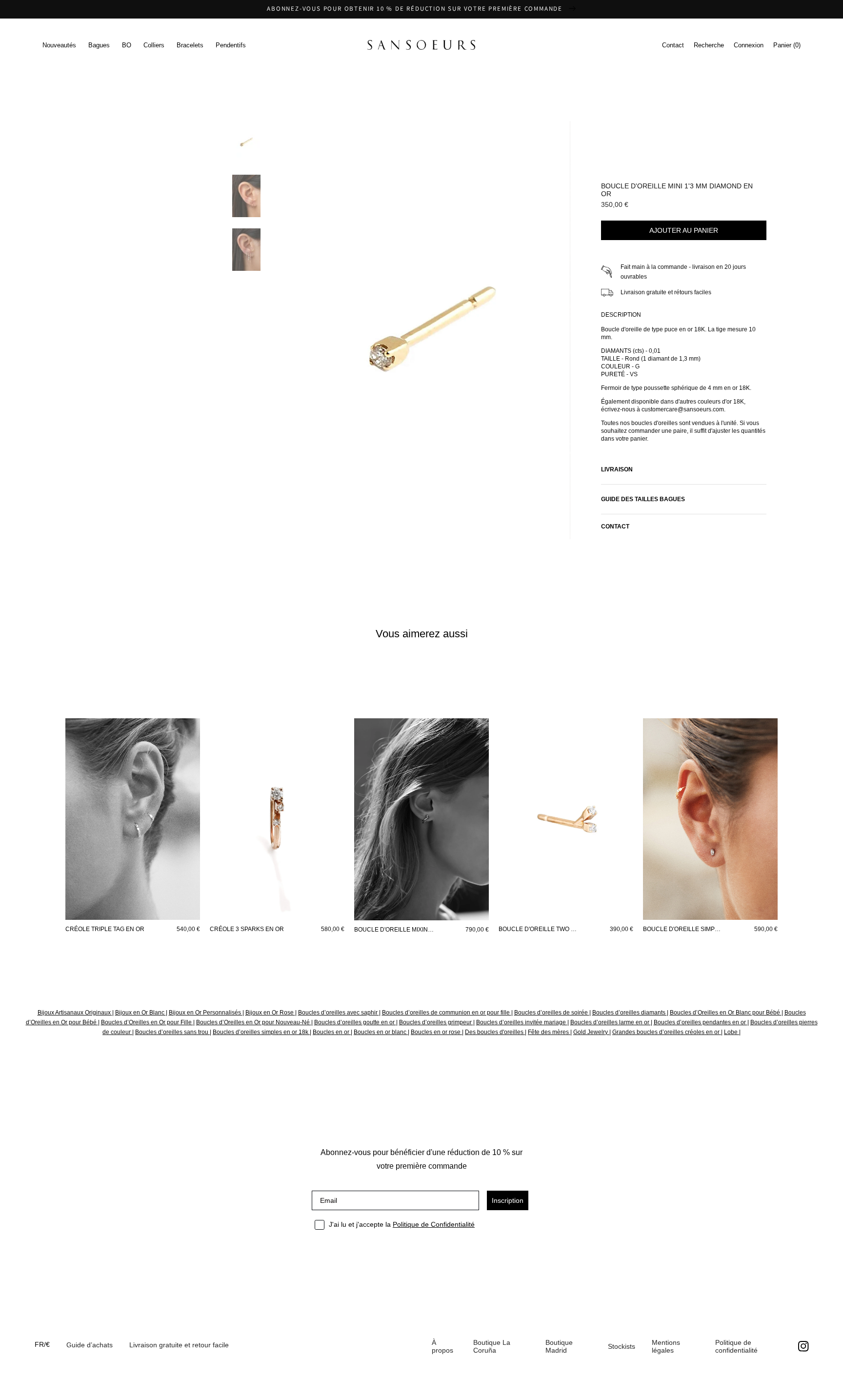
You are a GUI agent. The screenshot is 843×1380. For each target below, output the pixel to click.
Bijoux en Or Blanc (140, 1012)
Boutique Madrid (559, 1346)
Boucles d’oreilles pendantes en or (700, 1022)
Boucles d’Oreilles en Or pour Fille (147, 1022)
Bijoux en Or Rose (270, 1012)
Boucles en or (332, 1032)
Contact (673, 45)
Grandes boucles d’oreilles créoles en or (666, 1032)
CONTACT (615, 526)
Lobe (731, 1032)
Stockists (621, 1346)
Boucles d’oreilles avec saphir (338, 1012)
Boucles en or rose (436, 1032)
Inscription (507, 1200)
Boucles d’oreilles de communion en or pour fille (446, 1012)
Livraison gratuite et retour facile (179, 1345)
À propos (442, 1346)
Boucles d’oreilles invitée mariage (521, 1022)
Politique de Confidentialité (434, 1224)
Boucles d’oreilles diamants (629, 1012)
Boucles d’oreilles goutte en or (355, 1022)
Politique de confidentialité (736, 1346)
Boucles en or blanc (381, 1032)
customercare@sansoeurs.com (402, 114)
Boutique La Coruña (491, 1346)
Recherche (709, 45)
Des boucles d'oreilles (495, 1032)
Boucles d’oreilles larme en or (610, 1022)
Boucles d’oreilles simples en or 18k (261, 1032)
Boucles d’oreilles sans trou (172, 1032)
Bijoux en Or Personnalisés (205, 1012)
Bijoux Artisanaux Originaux (75, 1012)
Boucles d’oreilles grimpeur (436, 1022)
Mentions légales (666, 1346)
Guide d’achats (89, 1345)
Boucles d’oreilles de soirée (551, 1012)
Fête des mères (549, 1032)
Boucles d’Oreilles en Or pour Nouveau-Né (253, 1022)
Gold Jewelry (591, 1032)
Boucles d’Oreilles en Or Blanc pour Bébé (726, 1012)
